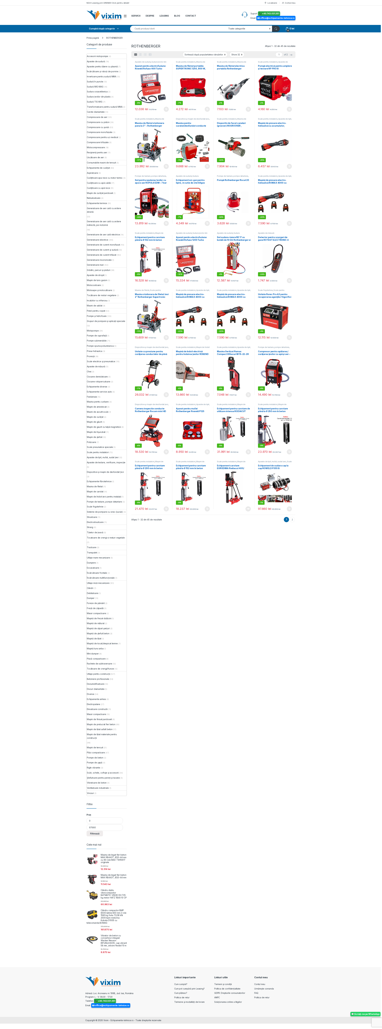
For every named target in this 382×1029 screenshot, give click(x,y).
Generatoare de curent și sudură (102, 249)
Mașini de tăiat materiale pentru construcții (102, 736)
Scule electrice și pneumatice (101, 361)
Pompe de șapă (94, 762)
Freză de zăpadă (95, 608)
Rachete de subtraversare (99, 663)
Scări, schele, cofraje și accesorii (103, 772)
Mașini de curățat (95, 417)
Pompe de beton (95, 757)
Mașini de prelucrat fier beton (101, 724)
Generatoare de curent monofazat (103, 244)
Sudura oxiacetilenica (187, 177)
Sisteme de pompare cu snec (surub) (105, 512)
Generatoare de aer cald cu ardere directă (104, 210)
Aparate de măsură (266, 233)
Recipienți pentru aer (97, 152)
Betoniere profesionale (98, 679)
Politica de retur (182, 997)
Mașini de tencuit (95, 747)
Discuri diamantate (95, 689)
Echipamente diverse (97, 386)
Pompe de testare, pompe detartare (150, 176)
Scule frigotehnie (265, 290)
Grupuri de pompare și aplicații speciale (106, 321)
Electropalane (93, 704)
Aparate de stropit (95, 275)
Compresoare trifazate (98, 142)
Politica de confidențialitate (227, 988)
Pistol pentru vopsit (96, 311)
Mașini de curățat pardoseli (100, 193)
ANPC (217, 997)
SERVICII (135, 15)
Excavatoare (93, 568)
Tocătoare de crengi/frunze (100, 668)
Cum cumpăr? (180, 984)
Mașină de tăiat (94, 638)
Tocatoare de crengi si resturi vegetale (106, 537)
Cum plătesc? (180, 993)
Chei (89, 371)
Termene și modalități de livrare (189, 1002)
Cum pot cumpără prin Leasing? (189, 988)
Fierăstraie (92, 396)
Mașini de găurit (94, 422)
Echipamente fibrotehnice (99, 481)
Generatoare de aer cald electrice (103, 234)
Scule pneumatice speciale (100, 447)
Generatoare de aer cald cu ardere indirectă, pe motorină (104, 223)
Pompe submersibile (96, 340)
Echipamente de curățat (98, 168)
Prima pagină (93, 38)
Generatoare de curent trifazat (101, 255)
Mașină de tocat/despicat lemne (102, 643)
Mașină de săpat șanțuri (98, 628)
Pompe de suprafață (97, 335)
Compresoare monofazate (99, 132)
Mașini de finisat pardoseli (99, 719)
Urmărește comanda (264, 988)
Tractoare (91, 547)
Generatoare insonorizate (99, 260)
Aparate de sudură (143, 62)
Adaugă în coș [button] (165, 109)
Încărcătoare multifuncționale (101, 578)
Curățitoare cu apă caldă (99, 183)
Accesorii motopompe (97, 56)
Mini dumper (93, 653)
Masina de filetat (142, 290)
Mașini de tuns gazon (97, 280)
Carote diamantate (96, 112)
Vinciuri (90, 793)
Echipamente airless (96, 699)
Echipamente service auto (99, 391)
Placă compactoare (96, 658)
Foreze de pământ (96, 603)
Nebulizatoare (93, 198)
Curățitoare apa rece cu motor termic (105, 178)
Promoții (91, 356)
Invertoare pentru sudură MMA (101, 76)
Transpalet (92, 552)
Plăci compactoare (96, 752)
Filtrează (94, 833)
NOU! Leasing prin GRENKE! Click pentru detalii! (108, 3)
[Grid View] (135, 55)
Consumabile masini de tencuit (101, 162)
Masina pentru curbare (98, 401)
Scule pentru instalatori (185, 62)
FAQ (256, 993)
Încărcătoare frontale (97, 573)
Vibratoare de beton (97, 782)
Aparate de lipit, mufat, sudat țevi (272, 461)
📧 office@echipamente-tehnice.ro (276, 18)
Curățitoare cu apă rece (98, 188)
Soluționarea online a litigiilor (228, 1002)
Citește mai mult (247, 508)
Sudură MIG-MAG (95, 86)
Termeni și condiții (223, 984)
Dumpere (91, 562)
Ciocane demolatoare (97, 376)
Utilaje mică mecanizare (98, 583)
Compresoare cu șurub (98, 127)
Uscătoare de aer (95, 157)
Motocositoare (94, 285)
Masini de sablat (94, 305)
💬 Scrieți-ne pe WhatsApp (365, 1014)
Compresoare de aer (97, 117)
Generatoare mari (95, 265)
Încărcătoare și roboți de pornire (102, 71)
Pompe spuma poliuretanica (100, 346)
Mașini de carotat (95, 491)
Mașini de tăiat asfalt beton (100, 729)
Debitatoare (92, 593)
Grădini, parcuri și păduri (98, 270)
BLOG (177, 15)
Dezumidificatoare (95, 684)
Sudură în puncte (95, 81)
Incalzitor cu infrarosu (97, 300)
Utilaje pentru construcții (98, 674)
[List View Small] (150, 55)
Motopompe (93, 330)
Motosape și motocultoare (99, 290)
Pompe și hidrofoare (97, 316)
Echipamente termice (97, 203)
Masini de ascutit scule (97, 412)
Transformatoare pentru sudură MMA (104, 107)
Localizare (272, 3)
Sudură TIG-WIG (94, 101)
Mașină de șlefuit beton (98, 633)
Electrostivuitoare (95, 522)
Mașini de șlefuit (94, 437)
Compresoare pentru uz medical (102, 137)
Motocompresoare (96, 147)
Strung (90, 527)
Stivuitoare (92, 517)
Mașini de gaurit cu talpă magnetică (104, 427)
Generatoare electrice (97, 239)
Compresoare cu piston (98, 122)
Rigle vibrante (93, 767)
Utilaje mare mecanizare (98, 557)
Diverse (90, 694)
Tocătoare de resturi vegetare (101, 295)
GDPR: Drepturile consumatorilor (229, 993)
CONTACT (190, 15)
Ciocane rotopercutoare (98, 381)
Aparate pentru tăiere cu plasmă (102, 66)
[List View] (145, 55)
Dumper (90, 598)
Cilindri (90, 588)
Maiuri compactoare (96, 613)
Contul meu (290, 3)
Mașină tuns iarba (95, 648)
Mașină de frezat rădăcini (99, 618)
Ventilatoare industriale (98, 788)
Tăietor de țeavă (95, 532)
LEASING (164, 15)
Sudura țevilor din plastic (99, 96)
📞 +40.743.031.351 (269, 13)
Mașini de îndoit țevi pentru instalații (104, 496)
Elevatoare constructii (97, 709)
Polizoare (91, 442)
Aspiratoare (92, 173)
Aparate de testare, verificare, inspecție (273, 63)
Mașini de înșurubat (96, 432)
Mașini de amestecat (97, 406)
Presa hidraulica (94, 351)
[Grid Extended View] (140, 55)
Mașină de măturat (95, 623)
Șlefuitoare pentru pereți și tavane (103, 777)
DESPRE (150, 15)
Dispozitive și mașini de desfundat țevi (192, 119)
